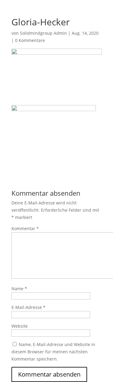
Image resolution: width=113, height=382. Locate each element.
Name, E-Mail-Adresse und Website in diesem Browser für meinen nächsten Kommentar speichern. (53, 352)
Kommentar (25, 228)
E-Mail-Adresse (28, 307)
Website (19, 326)
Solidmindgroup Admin (43, 33)
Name (19, 288)
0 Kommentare (30, 40)
